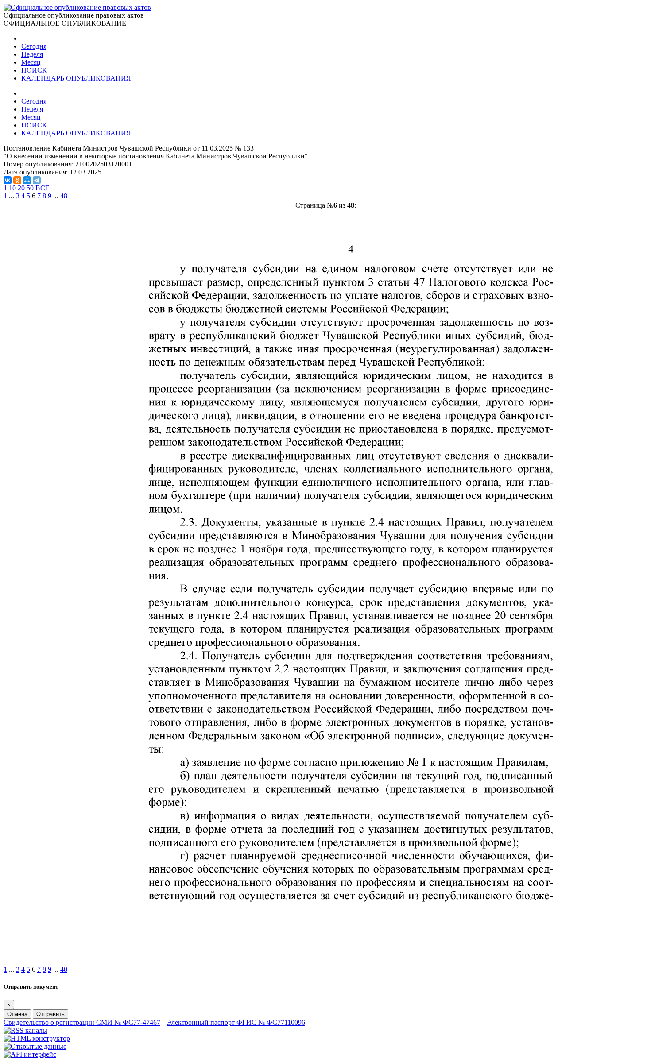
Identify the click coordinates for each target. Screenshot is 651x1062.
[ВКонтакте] (8, 180)
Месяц (31, 62)
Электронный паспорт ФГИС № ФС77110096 (236, 1022)
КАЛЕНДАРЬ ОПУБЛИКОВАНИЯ (76, 78)
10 (12, 188)
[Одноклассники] (17, 180)
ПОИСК (34, 70)
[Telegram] (37, 180)
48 (63, 196)
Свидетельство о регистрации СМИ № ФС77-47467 (82, 1022)
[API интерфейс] (30, 1054)
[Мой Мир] (27, 180)
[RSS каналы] (25, 1030)
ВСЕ (42, 188)
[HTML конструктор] (37, 1038)
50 (30, 188)
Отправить (50, 1014)
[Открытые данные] (35, 1046)
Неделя (32, 54)
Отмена (17, 1014)
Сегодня (33, 46)
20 (21, 188)
